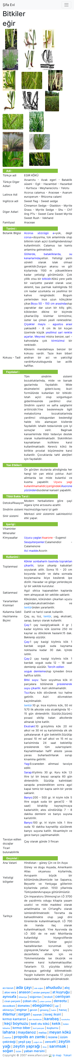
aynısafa (9, 997)
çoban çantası (45, 1001)
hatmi (53, 1010)
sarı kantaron (35, 1019)
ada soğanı (38, 988)
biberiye (23, 997)
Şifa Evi (9, 5)
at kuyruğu (61, 992)
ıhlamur (9, 1014)
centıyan (62, 996)
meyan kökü (60, 1032)
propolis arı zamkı (29, 1037)
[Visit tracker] (50, 1055)
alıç (67, 988)
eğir (57, 1006)
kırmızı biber (21, 1028)
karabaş (51, 1019)
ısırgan (24, 1014)
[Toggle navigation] (66, 4)
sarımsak (57, 1046)
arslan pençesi (41, 992)
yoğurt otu (38, 1042)
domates (24, 1005)
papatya (7, 1037)
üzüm (18, 1051)
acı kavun (8, 987)
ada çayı (24, 987)
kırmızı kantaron (14, 1019)
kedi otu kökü (40, 1023)
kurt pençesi (38, 1028)
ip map (56, 1055)
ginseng (44, 1010)
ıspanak (37, 1014)
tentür (28, 607)
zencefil (50, 1042)
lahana (9, 1032)
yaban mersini (34, 1051)
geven (33, 1010)
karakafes (65, 1019)
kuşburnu (52, 1028)
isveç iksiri (52, 1014)
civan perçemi (12, 1001)
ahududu (54, 987)
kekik (56, 1024)
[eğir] (11, 39)
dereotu (60, 1001)
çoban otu (30, 1001)
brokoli (48, 996)
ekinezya (8, 1010)
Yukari (67, 1055)
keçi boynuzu (16, 1023)
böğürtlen (36, 996)
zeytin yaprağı (26, 1046)
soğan (8, 1051)
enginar (21, 1010)
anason (25, 992)
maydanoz (27, 1032)
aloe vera (10, 992)
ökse (45, 1047)
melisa (43, 1032)
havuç (63, 1010)
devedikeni (9, 1005)
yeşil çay (24, 1042)
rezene (52, 1037)
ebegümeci (42, 1005)
